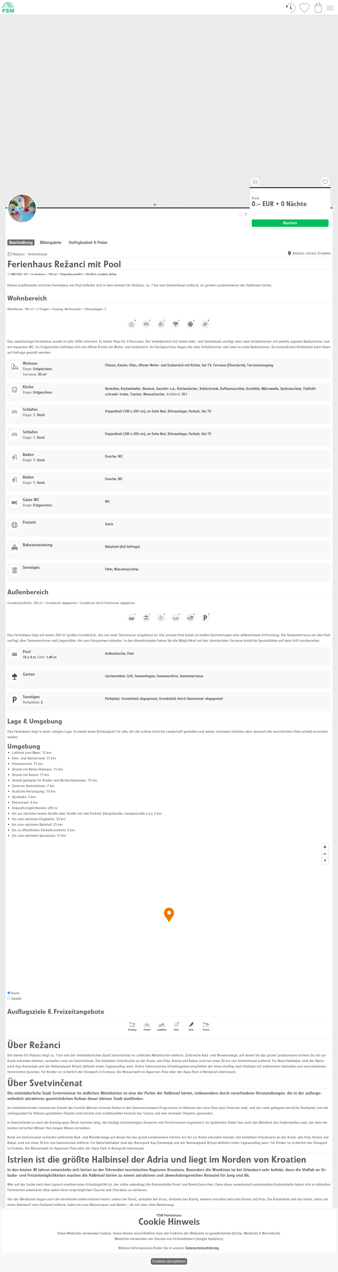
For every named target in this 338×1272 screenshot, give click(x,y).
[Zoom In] (324, 846)
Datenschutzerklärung (202, 1248)
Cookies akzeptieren (169, 1261)
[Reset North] (324, 860)
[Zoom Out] (324, 853)
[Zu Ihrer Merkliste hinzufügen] (325, 182)
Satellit (16, 998)
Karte (15, 993)
